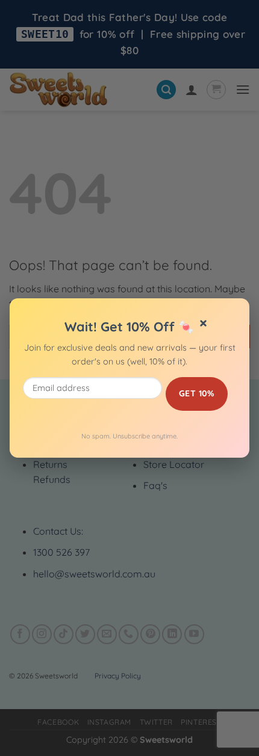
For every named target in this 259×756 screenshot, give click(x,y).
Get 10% (196, 393)
